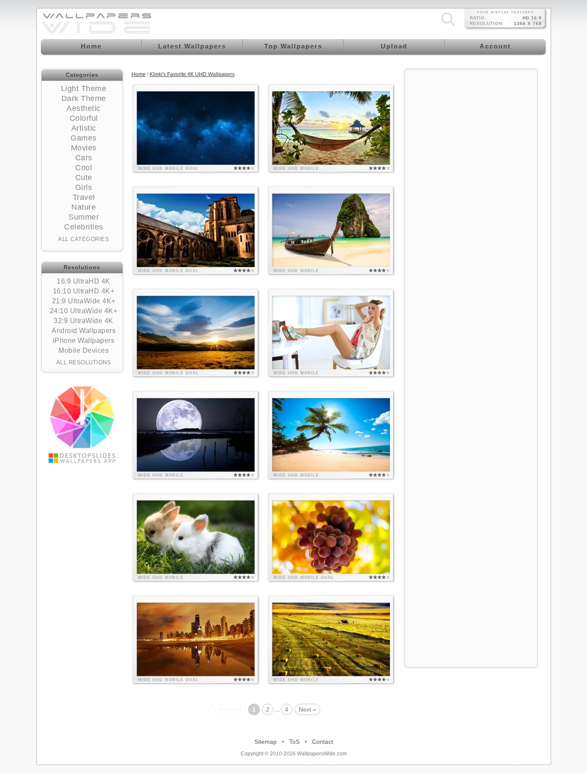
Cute (83, 177)
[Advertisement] (471, 203)
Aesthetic (84, 108)
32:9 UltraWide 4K (83, 320)
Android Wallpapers (84, 330)
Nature (83, 207)
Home (138, 74)
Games (83, 138)
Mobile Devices (83, 350)
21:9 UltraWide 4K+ (84, 301)
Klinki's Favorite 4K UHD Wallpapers (192, 74)
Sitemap (265, 741)
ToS (294, 741)
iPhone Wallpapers (84, 340)
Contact (322, 741)
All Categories (83, 239)
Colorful (84, 118)
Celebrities (83, 227)
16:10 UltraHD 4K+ (84, 291)
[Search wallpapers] (448, 26)
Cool (83, 167)
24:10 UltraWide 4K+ (84, 311)
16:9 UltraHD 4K (83, 281)
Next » (307, 709)
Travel (84, 197)
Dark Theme (83, 98)
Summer (83, 217)
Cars (83, 157)
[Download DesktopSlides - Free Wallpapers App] (82, 423)
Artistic (83, 128)
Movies (84, 148)
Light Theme (84, 88)
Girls (83, 187)
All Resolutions (83, 362)
